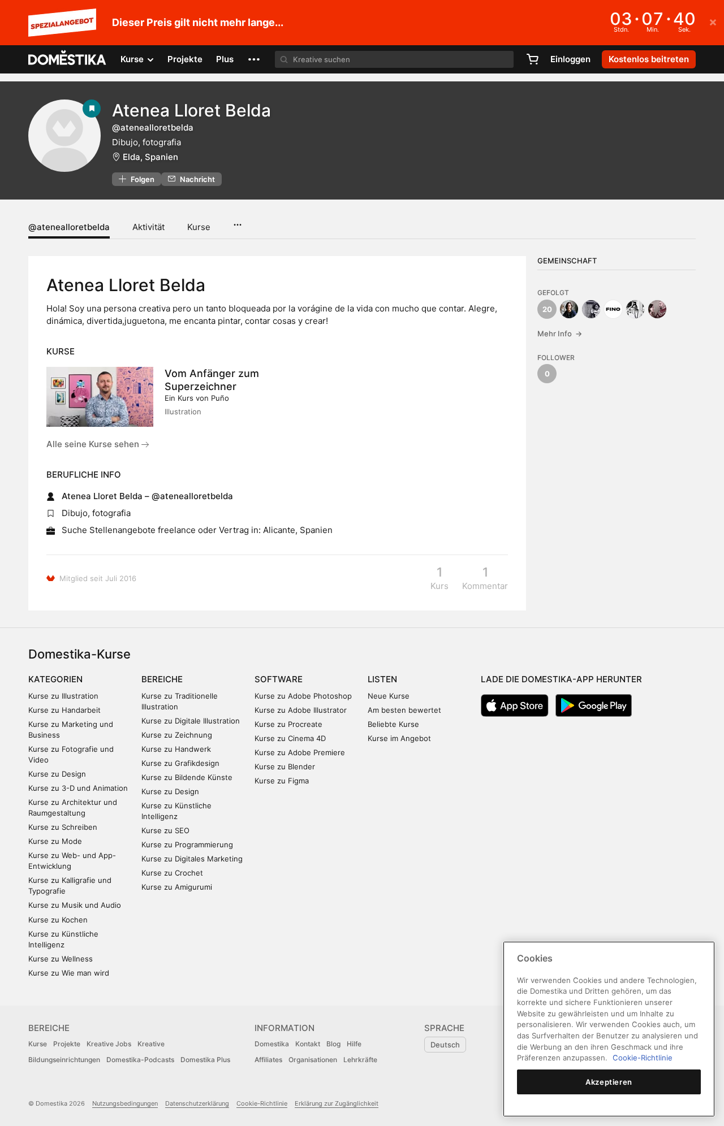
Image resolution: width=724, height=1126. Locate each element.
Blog (333, 1044)
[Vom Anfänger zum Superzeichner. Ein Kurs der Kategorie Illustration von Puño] (99, 397)
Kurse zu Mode (55, 841)
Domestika (272, 1044)
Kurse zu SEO (165, 830)
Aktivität (148, 227)
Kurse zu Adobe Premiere (300, 752)
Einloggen (570, 59)
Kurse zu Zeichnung (176, 734)
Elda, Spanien (150, 156)
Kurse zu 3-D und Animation (78, 787)
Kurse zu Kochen (58, 919)
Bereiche (162, 679)
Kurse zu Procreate (288, 724)
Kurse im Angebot (399, 738)
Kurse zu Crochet (172, 872)
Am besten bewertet (404, 709)
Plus (225, 59)
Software (279, 679)
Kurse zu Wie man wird (68, 972)
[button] (254, 59)
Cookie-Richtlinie (261, 1103)
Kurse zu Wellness (60, 958)
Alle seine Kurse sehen (93, 444)
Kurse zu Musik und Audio (74, 905)
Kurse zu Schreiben (62, 826)
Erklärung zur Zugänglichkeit (336, 1103)
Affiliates (268, 1059)
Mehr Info (559, 333)
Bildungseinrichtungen (64, 1059)
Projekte (184, 59)
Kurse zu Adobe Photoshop (303, 695)
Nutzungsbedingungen (125, 1103)
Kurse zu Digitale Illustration (190, 720)
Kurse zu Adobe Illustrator (301, 709)
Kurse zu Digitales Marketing (192, 858)
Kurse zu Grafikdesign (180, 763)
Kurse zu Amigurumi (176, 886)
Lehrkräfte (360, 1059)
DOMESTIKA (67, 59)
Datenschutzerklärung (197, 1103)
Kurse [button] (133, 59)
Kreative (151, 1044)
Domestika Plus (205, 1059)
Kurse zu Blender (285, 766)
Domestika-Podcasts (140, 1059)
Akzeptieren (608, 1081)
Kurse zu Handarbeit (64, 709)
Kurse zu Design (57, 773)
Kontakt (307, 1044)
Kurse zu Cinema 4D (290, 738)
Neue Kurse (389, 695)
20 (547, 309)
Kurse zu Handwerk (176, 748)
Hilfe (354, 1044)
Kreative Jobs (109, 1044)
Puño (220, 397)
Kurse (198, 227)
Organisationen (312, 1059)
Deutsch (445, 1044)
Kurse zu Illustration (63, 695)
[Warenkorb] (532, 59)
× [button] (713, 21)
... (237, 221)
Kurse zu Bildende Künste (186, 777)
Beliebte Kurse (393, 724)
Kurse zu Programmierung (187, 844)
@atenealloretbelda (69, 227)
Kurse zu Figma (282, 780)
